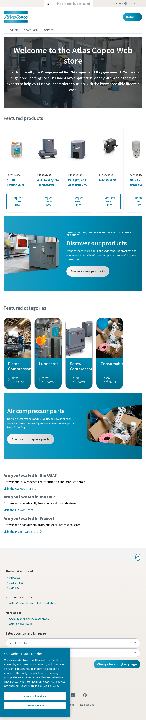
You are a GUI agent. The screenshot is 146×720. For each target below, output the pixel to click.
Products (12, 30)
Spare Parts (31, 30)
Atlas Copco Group (20, 624)
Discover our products (88, 271)
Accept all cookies (35, 696)
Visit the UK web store (18, 510)
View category (17, 379)
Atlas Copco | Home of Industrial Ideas (32, 603)
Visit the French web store (21, 531)
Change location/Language (117, 664)
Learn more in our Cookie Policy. (39, 686)
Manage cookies (85, 704)
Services (49, 30)
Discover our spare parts (30, 439)
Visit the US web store (18, 488)
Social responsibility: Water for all (30, 619)
